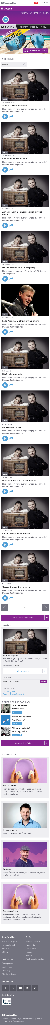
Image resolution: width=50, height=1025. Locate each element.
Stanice (5, 948)
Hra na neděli (9, 785)
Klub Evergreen (10, 655)
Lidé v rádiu (31, 948)
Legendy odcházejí (11, 427)
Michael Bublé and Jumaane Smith (19, 480)
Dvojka (43, 681)
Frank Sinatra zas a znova (14, 159)
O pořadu (7, 625)
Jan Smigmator (9, 691)
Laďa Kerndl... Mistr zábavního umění (20, 321)
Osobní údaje (16, 1019)
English (39, 1019)
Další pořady (9, 755)
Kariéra (29, 952)
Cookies (5, 1019)
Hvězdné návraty (11, 830)
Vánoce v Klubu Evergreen (15, 105)
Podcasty (6, 971)
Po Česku (7, 869)
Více (43, 26)
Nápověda (30, 945)
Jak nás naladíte (33, 941)
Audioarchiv (35, 13)
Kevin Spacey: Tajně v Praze (16, 533)
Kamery (46, 13)
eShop (5, 952)
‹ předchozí (4, 607)
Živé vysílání (7, 964)
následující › (45, 607)
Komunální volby (9, 945)
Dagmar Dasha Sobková (13, 694)
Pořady (34, 26)
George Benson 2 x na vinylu (16, 587)
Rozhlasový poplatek (35, 959)
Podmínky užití (29, 1019)
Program (24, 13)
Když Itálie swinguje (12, 374)
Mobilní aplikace (9, 974)
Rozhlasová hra (10, 911)
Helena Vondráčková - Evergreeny (18, 268)
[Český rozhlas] (8, 3)
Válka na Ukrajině (9, 941)
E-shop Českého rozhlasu (16, 702)
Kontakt (29, 955)
